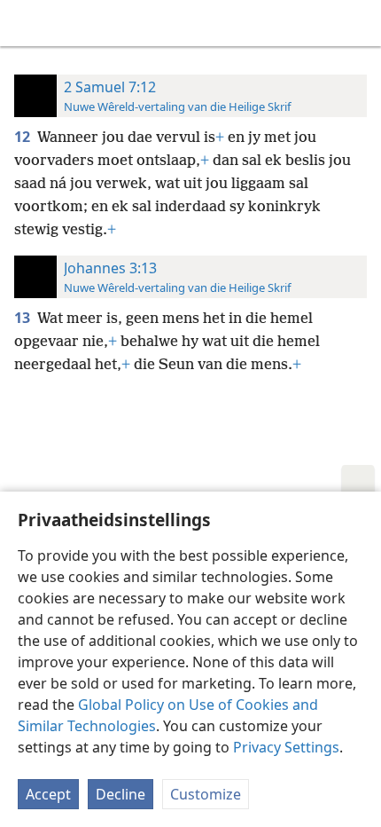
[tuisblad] (27, 23)
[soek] (359, 23)
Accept (48, 794)
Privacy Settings (286, 747)
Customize (205, 794)
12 (24, 136)
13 (24, 317)
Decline (120, 794)
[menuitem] (27, 23)
